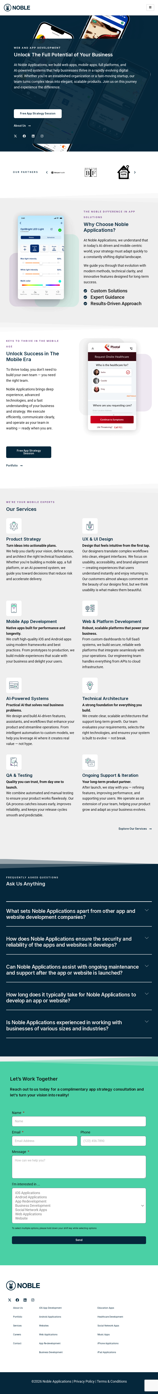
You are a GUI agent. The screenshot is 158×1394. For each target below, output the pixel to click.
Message (19, 1152)
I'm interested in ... (26, 1184)
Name (17, 1113)
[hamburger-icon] (150, 7)
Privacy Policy (84, 1381)
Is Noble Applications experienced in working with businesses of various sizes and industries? (64, 1025)
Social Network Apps (108, 1325)
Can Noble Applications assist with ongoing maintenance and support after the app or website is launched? (72, 970)
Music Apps (103, 1334)
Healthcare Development (110, 1316)
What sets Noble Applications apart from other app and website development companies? (70, 914)
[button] (46, 172)
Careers (17, 1334)
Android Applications (50, 1316)
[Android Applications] (78, 1197)
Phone (85, 1132)
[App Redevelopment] (78, 1201)
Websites (44, 1325)
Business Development (51, 1352)
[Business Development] (78, 1206)
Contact (17, 1343)
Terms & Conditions (112, 1381)
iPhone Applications (107, 1343)
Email (16, 1132)
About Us (18, 1308)
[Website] (78, 1218)
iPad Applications (106, 1352)
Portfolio (17, 1316)
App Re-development (50, 1343)
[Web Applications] (78, 1214)
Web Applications (48, 1334)
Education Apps (105, 1308)
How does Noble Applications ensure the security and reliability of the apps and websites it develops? (68, 942)
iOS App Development (50, 1308)
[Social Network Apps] (78, 1210)
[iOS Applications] (78, 1193)
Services (17, 1325)
